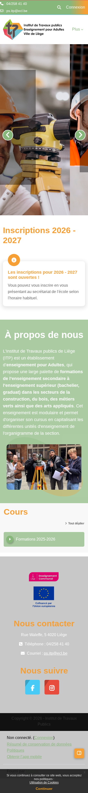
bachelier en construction (40, 143)
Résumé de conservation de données (39, 744)
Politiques (15, 750)
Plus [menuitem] (76, 29)
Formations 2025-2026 (35, 539)
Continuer (44, 789)
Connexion (75, 7)
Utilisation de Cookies (44, 782)
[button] (59, 7)
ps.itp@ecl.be (16, 11)
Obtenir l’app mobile (24, 757)
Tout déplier (76, 523)
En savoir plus (34, 156)
